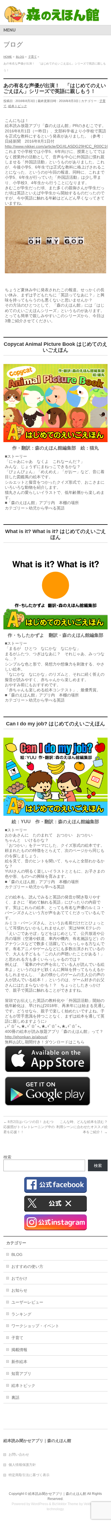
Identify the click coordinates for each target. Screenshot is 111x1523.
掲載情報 (19, 1349)
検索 (7, 1157)
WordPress (39, 1504)
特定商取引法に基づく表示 (29, 1475)
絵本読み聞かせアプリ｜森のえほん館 (57, 1494)
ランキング (21, 1314)
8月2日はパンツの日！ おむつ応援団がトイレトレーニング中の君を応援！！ (29, 1127)
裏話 (15, 1397)
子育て (17, 1337)
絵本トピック (17, 106)
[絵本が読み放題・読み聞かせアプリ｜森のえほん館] (51, 16)
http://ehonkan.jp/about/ (26, 1037)
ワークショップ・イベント (35, 1326)
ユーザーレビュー (27, 1302)
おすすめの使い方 (27, 1266)
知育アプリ (21, 1373)
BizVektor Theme (65, 1504)
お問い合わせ (19, 1455)
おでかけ (19, 1278)
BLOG (16, 1254)
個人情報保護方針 (22, 1465)
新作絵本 (19, 1361)
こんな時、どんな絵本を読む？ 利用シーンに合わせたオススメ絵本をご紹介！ (83, 1127)
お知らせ (19, 1290)
